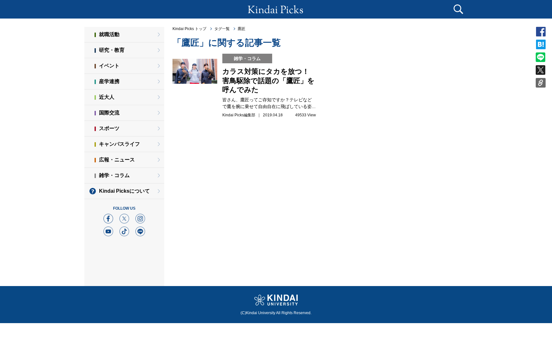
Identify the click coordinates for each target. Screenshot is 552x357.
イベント (109, 65)
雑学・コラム (114, 175)
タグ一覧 (222, 29)
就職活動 (109, 34)
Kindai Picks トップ (189, 29)
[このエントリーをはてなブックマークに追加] (541, 46)
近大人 (106, 97)
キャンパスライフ (119, 144)
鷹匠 (241, 29)
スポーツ (109, 128)
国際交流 (109, 112)
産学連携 (109, 81)
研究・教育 (112, 50)
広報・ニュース (117, 159)
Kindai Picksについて (124, 191)
